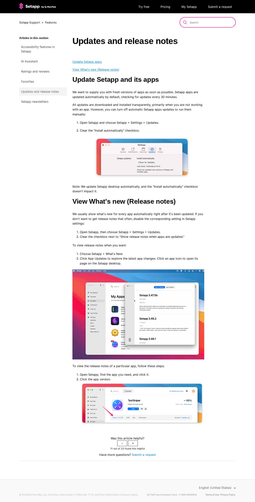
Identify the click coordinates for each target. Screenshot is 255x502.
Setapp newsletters (34, 101)
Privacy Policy (227, 494)
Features (51, 22)
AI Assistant (29, 61)
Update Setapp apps (87, 62)
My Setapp (189, 7)
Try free (143, 7)
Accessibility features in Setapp (38, 49)
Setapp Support (29, 22)
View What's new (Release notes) (95, 69)
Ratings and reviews (35, 71)
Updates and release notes (40, 91)
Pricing (165, 7)
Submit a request (220, 7)
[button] (122, 443)
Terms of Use (212, 494)
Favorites (27, 81)
